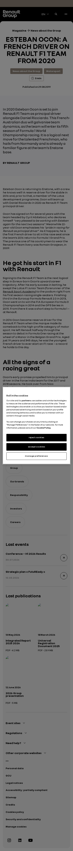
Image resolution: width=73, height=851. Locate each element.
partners (26, 400)
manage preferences (36, 456)
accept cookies (36, 446)
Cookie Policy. (43, 428)
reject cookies (36, 437)
